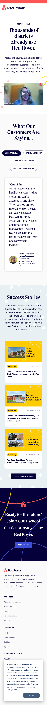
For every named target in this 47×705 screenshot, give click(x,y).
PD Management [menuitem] (10, 616)
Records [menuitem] (7, 620)
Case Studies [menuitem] (9, 637)
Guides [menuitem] (7, 642)
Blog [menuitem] (6, 633)
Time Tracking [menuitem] (10, 607)
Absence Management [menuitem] (13, 602)
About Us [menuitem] (7, 659)
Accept (31, 695)
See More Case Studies (23, 476)
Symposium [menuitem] (8, 646)
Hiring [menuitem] (6, 611)
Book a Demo (23, 545)
